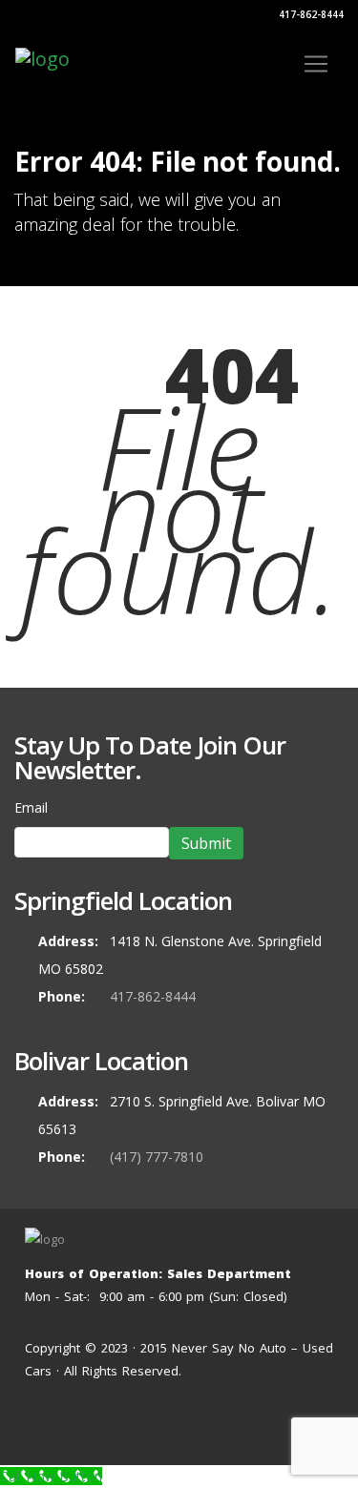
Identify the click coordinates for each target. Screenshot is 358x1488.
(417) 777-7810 (156, 1156)
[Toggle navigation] (316, 64)
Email (31, 807)
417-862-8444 (310, 14)
